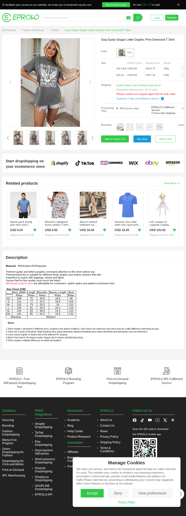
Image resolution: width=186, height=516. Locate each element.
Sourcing (8, 420)
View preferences (152, 493)
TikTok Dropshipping (43, 434)
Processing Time (107, 109)
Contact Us (107, 425)
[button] (183, 68)
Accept (92, 493)
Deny (118, 493)
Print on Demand (13, 469)
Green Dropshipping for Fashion (13, 452)
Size (103, 62)
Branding (106, 124)
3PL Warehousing (13, 475)
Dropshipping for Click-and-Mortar (13, 462)
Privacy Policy (126, 501)
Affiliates (72, 451)
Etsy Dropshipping (43, 443)
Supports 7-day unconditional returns (138, 98)
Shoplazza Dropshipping (43, 478)
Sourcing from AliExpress (44, 452)
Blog (70, 425)
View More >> (172, 183)
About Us (106, 420)
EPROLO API (43, 494)
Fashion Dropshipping (11, 433)
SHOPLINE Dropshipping (43, 487)
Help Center (75, 431)
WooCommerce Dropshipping (45, 461)
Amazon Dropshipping (43, 469)
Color (104, 51)
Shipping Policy (110, 442)
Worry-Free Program (9, 441)
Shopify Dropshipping (43, 425)
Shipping (106, 84)
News (104, 431)
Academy (73, 420)
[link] (9, 30)
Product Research (79, 436)
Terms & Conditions (107, 449)
